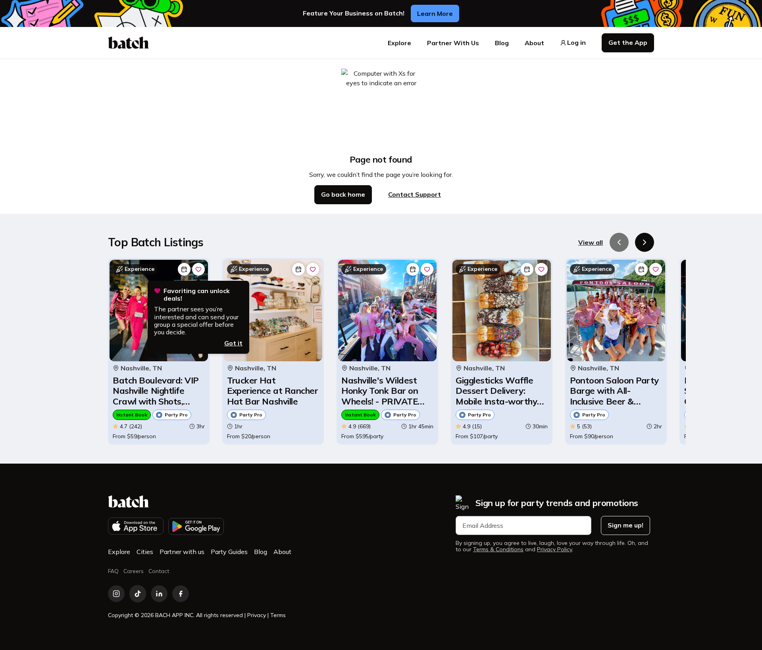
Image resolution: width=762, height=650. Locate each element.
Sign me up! (625, 525)
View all (590, 242)
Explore (399, 43)
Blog (502, 43)
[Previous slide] (619, 242)
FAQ (113, 571)
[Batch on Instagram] (116, 593)
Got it (233, 343)
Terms (278, 615)
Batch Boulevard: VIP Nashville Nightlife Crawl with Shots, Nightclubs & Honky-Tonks (156, 390)
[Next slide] (644, 242)
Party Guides (229, 552)
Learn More (435, 13)
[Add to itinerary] (184, 269)
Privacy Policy (554, 549)
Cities (145, 552)
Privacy (256, 615)
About (534, 43)
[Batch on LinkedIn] (159, 593)
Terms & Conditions (498, 549)
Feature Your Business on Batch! (353, 13)
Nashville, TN (141, 368)
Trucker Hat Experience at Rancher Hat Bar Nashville (272, 390)
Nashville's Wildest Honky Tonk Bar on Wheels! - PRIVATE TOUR (379, 390)
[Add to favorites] (198, 269)
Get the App (627, 42)
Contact (158, 571)
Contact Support (414, 194)
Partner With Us (453, 43)
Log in (576, 42)
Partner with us (182, 552)
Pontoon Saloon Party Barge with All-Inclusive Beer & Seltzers (614, 390)
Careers (133, 571)
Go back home (343, 194)
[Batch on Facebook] (180, 593)
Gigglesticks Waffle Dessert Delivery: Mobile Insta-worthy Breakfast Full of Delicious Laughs (496, 390)
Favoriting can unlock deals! (197, 294)
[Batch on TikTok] (137, 593)
